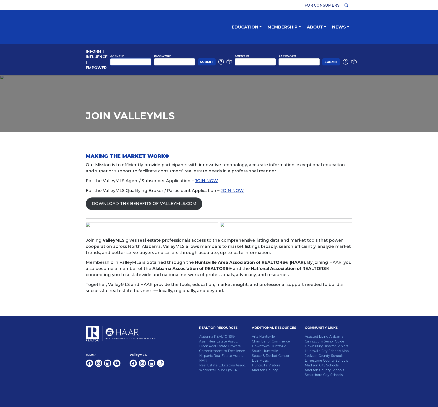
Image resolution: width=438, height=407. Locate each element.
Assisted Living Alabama (324, 336)
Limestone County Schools (326, 360)
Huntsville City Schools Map (327, 351)
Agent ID (117, 56)
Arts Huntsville (263, 336)
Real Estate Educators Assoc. (222, 365)
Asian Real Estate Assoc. (218, 341)
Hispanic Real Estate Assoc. (221, 356)
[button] (347, 5)
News (339, 27)
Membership (282, 27)
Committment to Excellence (222, 351)
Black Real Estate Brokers (219, 346)
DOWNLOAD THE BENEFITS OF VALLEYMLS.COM (144, 203)
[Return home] (121, 27)
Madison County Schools (324, 370)
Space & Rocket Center (270, 356)
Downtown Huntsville (269, 346)
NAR (203, 360)
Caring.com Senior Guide (324, 341)
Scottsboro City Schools (324, 375)
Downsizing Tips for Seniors (326, 346)
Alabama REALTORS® (217, 336)
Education (245, 27)
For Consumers (322, 5)
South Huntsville (265, 351)
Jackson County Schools (324, 356)
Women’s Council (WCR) (218, 370)
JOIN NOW (206, 180)
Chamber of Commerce (271, 341)
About (315, 27)
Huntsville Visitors (266, 365)
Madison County (265, 370)
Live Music (260, 360)
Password (163, 56)
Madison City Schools (322, 365)
